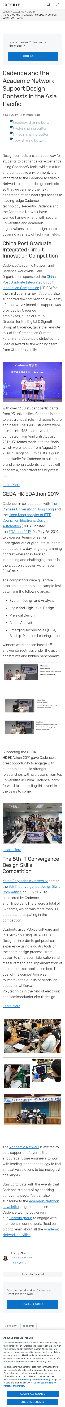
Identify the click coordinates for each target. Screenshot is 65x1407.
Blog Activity (18, 1263)
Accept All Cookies (32, 1393)
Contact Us (33, 56)
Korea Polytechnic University (25, 881)
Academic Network (24, 1147)
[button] (48, 4)
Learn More (11, 485)
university (11, 1325)
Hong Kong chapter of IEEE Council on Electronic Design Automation (27, 520)
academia (28, 1325)
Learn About (32, 1304)
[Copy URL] (27, 140)
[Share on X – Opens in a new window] (29, 128)
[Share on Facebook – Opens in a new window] (31, 122)
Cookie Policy (24, 1379)
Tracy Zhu (18, 1253)
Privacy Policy (43, 1379)
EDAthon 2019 (20, 532)
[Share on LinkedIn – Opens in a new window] (30, 134)
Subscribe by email (32, 1274)
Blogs (6, 12)
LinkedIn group (20, 1218)
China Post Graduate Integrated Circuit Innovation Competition (29, 282)
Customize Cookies (32, 1402)
